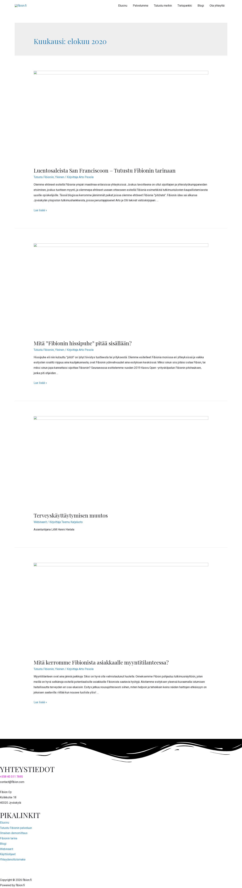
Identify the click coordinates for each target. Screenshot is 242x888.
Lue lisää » (40, 210)
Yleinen (59, 177)
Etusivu (4, 822)
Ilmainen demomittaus (13, 833)
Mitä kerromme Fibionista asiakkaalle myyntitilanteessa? (101, 662)
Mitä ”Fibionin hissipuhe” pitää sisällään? (83, 343)
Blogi (3, 843)
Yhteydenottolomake (13, 859)
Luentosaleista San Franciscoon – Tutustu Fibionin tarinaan (105, 170)
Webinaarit (40, 522)
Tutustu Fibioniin (44, 177)
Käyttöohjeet (8, 854)
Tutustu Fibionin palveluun (16, 828)
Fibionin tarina (8, 838)
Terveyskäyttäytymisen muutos (71, 515)
